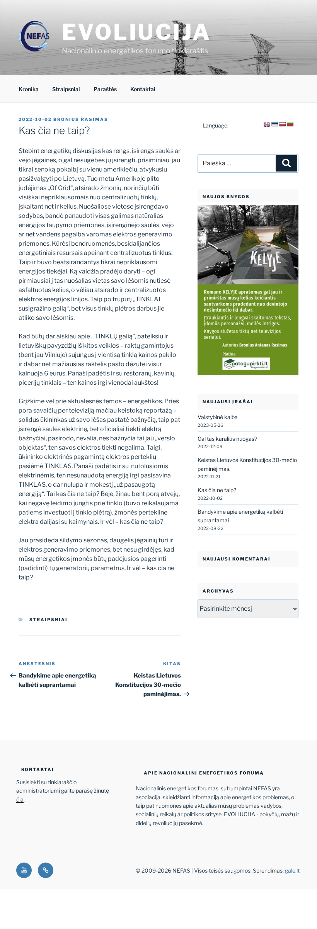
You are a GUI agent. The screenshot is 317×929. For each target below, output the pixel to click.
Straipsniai (66, 89)
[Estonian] (274, 124)
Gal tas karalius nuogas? (227, 438)
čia (20, 799)
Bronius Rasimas (80, 119)
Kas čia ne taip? (217, 490)
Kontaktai (142, 89)
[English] (266, 124)
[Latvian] (282, 124)
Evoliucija (136, 32)
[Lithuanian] (289, 124)
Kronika (29, 89)
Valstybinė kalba (218, 417)
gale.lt (292, 870)
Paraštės (105, 89)
